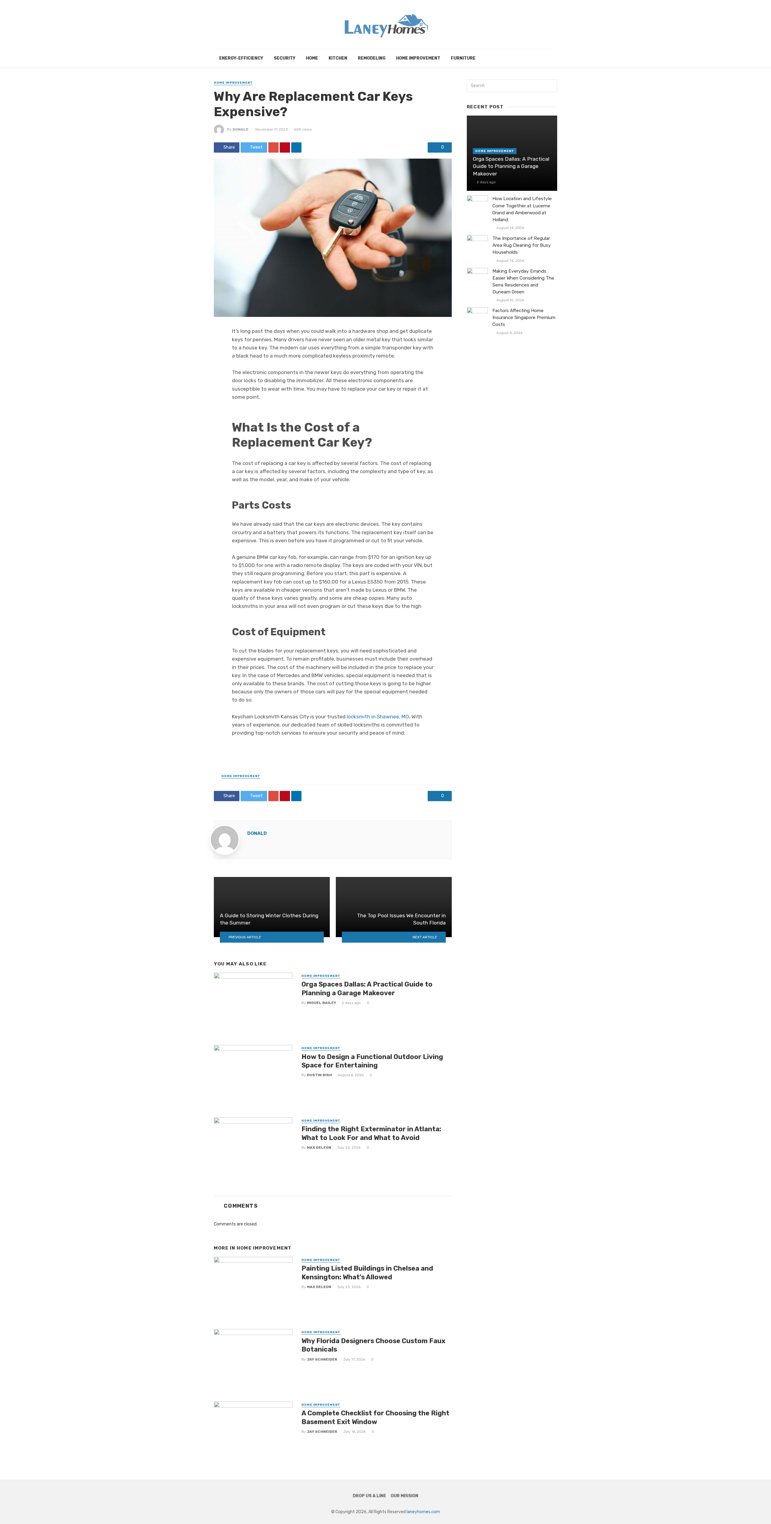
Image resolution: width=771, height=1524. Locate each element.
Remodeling (372, 58)
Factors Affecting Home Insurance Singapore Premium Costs (523, 317)
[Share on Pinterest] (285, 147)
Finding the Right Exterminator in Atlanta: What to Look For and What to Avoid (371, 1133)
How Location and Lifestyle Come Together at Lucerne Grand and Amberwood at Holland (522, 209)
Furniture (463, 58)
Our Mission (404, 1495)
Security (284, 58)
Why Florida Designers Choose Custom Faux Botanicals (373, 1345)
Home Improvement (418, 58)
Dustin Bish (319, 1075)
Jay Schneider (322, 1359)
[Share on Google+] (273, 147)
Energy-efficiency (241, 58)
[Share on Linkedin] (296, 147)
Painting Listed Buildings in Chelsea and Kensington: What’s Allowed (367, 1273)
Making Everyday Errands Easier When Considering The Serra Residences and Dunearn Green (523, 281)
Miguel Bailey (321, 1003)
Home (312, 58)
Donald (240, 129)
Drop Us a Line (369, 1495)
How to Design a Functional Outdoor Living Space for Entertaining (372, 1061)
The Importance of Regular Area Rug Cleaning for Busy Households (521, 245)
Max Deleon (319, 1147)
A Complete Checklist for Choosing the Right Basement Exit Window (375, 1417)
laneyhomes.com (423, 1511)
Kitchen (338, 58)
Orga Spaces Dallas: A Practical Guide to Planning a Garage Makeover (366, 988)
